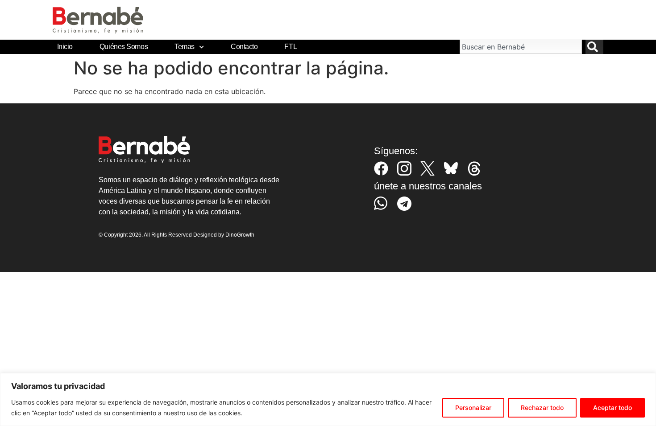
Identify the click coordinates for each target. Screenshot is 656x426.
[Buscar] (594, 47)
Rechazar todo (542, 407)
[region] (328, 399)
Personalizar (473, 407)
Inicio (65, 46)
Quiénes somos (124, 46)
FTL (290, 46)
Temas (184, 46)
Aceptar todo (612, 407)
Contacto (244, 46)
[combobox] (521, 47)
